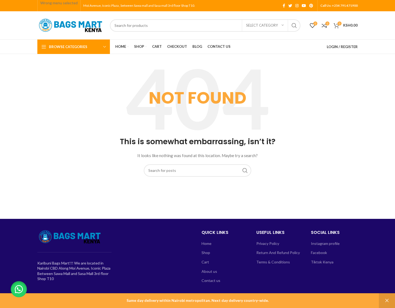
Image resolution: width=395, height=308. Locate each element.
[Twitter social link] (290, 5)
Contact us (211, 280)
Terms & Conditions (273, 262)
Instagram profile (325, 243)
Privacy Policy (267, 243)
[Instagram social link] (297, 5)
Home (206, 243)
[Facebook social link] (284, 5)
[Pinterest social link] (311, 5)
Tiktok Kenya (322, 262)
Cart (205, 262)
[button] (19, 289)
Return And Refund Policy (278, 252)
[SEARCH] (294, 25)
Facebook (319, 252)
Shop (206, 252)
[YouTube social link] (304, 5)
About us (209, 271)
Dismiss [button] (387, 300)
